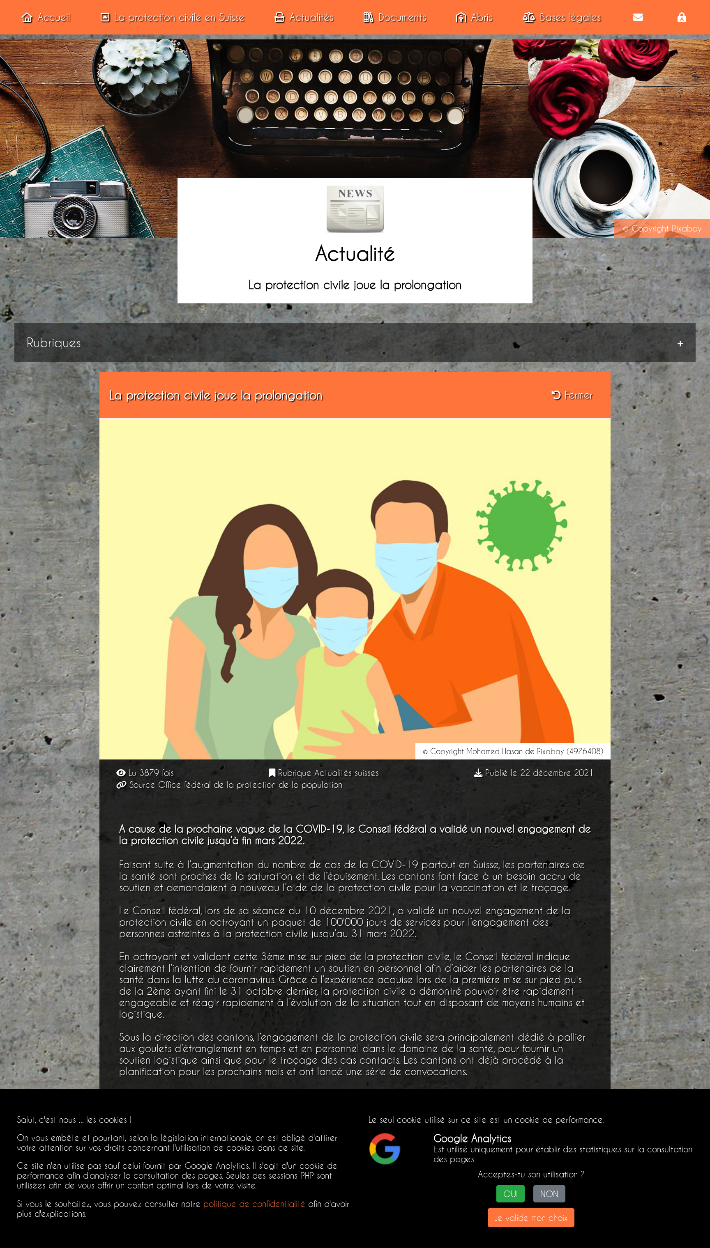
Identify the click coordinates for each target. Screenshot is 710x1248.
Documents (402, 17)
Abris (481, 17)
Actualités (311, 17)
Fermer (576, 395)
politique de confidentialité (254, 1204)
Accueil (53, 17)
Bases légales (570, 17)
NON (549, 1194)
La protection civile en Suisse (179, 17)
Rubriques (54, 342)
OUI (510, 1194)
